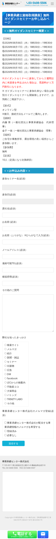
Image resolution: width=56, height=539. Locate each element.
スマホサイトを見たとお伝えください (22, 534)
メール (43, 537)
